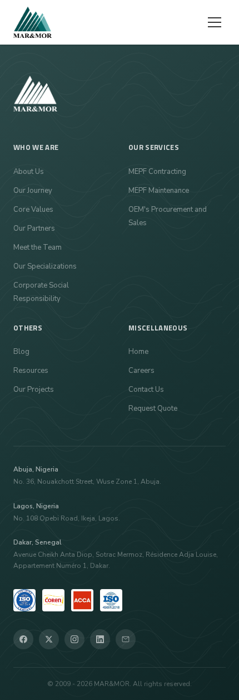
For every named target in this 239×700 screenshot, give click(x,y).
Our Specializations (45, 266)
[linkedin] (100, 639)
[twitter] (49, 639)
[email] (126, 639)
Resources (30, 371)
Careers (141, 371)
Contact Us (146, 390)
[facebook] (23, 639)
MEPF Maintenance (158, 191)
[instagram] (74, 639)
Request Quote (152, 409)
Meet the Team (37, 247)
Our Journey (32, 191)
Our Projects (33, 390)
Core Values (33, 210)
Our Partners (34, 228)
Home (138, 352)
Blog (21, 352)
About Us (28, 172)
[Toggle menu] (214, 22)
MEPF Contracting (157, 172)
